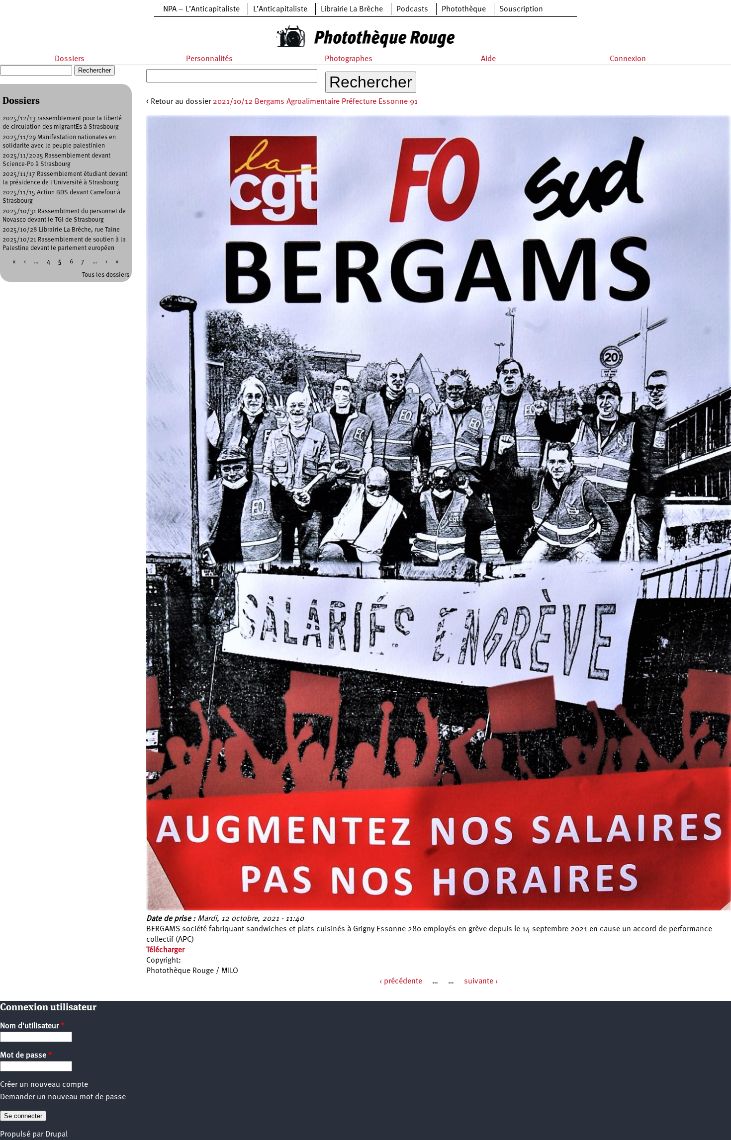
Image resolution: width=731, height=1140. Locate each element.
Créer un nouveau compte (44, 1085)
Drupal (56, 1135)
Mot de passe (26, 1055)
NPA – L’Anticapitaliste (201, 9)
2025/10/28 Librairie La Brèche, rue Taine (61, 230)
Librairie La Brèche (352, 9)
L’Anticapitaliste (280, 9)
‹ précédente (400, 981)
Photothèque (464, 9)
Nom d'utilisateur (32, 1026)
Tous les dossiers (105, 275)
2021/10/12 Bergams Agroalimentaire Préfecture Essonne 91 (315, 102)
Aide (488, 59)
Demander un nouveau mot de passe (63, 1097)
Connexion (628, 59)
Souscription (521, 9)
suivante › (481, 981)
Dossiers (70, 59)
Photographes (348, 59)
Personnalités (209, 59)
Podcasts (412, 9)
